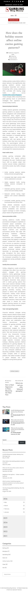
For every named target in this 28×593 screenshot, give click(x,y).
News (4, 558)
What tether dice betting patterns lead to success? (17, 420)
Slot (4, 567)
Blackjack (5, 551)
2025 (5, 518)
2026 (5, 498)
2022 (5, 531)
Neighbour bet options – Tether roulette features (13, 475)
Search (4, 440)
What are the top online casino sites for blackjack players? (17, 429)
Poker (4, 564)
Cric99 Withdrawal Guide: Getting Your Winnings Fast (17, 412)
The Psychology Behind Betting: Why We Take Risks (13, 488)
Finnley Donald (13, 58)
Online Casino (15, 371)
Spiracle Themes (17, 590)
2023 (5, 527)
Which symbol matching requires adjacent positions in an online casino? (13, 482)
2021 (5, 536)
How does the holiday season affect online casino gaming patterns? (14, 40)
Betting (4, 548)
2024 (5, 522)
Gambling (5, 554)
